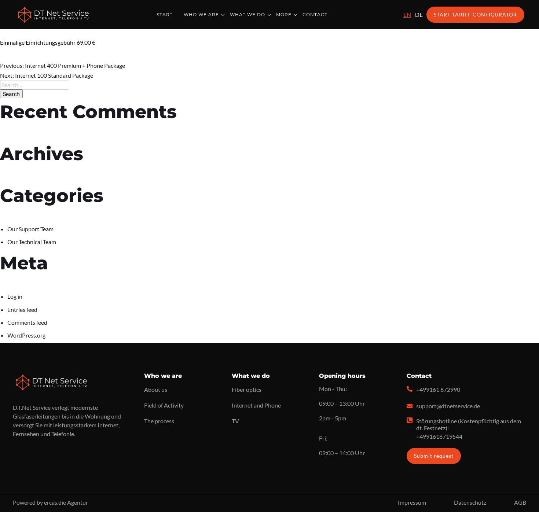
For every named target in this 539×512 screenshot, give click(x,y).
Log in (14, 296)
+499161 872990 (438, 389)
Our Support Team (30, 228)
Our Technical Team (31, 241)
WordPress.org (26, 335)
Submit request (434, 456)
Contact (314, 14)
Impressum (412, 502)
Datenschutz (470, 502)
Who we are (201, 14)
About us (155, 389)
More (284, 14)
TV (235, 420)
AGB (520, 502)
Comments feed (27, 322)
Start (165, 14)
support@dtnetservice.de (448, 405)
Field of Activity (164, 405)
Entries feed (22, 309)
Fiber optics (246, 389)
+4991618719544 (439, 436)
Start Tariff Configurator (475, 14)
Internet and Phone (256, 405)
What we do (247, 14)
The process (159, 420)
